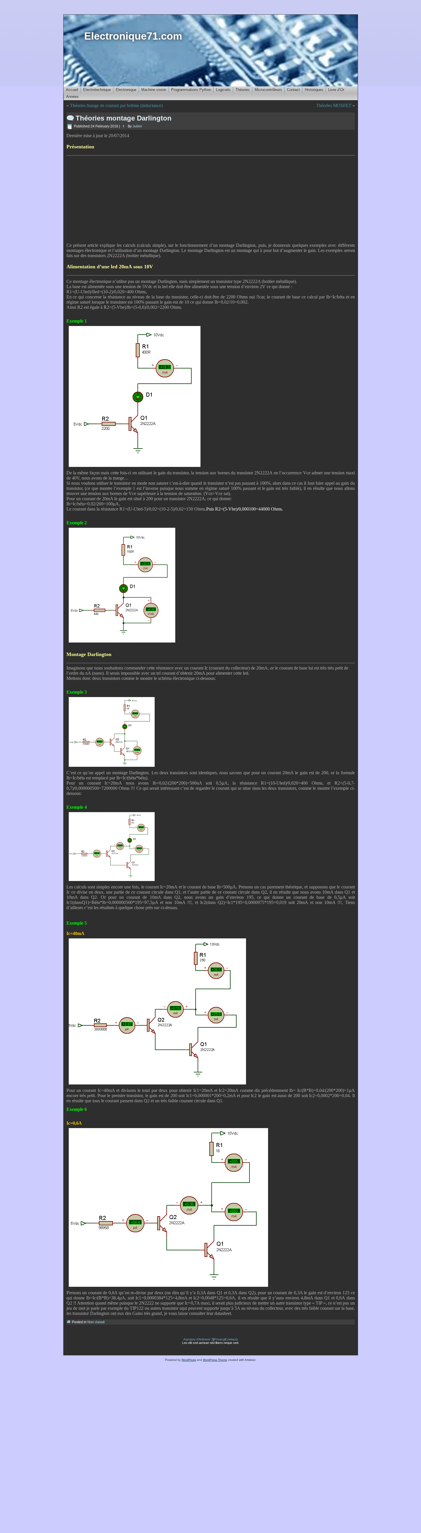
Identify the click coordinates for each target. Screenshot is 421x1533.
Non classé (96, 1322)
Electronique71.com (133, 36)
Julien (137, 126)
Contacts (231, 1339)
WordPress (189, 1359)
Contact (293, 90)
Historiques (314, 90)
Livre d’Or (336, 90)
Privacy (219, 1339)
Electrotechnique (97, 90)
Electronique (126, 90)
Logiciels (223, 90)
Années (72, 96)
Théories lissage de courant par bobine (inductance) (116, 105)
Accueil (72, 90)
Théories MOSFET (333, 105)
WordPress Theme (215, 1359)
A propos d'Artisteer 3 (198, 1339)
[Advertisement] (210, 199)
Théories (242, 90)
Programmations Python (191, 90)
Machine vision (153, 90)
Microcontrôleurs (268, 90)
